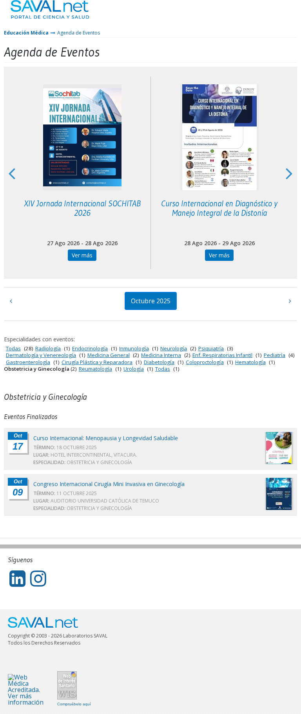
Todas (13, 348)
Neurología (173, 348)
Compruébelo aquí (74, 704)
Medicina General (108, 355)
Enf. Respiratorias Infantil (222, 355)
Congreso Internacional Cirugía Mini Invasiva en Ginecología (109, 484)
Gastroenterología (28, 362)
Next (289, 173)
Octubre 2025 (150, 301)
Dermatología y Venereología (41, 355)
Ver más (82, 255)
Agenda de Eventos (78, 32)
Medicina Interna (161, 355)
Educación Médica (26, 32)
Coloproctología (205, 362)
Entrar (272, 15)
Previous (12, 173)
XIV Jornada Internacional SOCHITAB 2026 (82, 208)
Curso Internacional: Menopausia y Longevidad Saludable (105, 438)
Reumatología (95, 368)
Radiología (48, 348)
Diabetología (159, 362)
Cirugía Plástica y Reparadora (97, 362)
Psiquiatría (211, 348)
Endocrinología (90, 348)
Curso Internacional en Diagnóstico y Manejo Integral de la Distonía (219, 208)
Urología (133, 368)
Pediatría (274, 355)
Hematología (250, 362)
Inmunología (134, 348)
